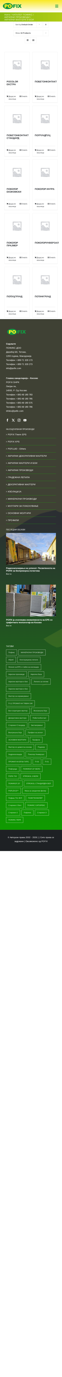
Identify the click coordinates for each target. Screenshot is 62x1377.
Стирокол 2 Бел (14, 805)
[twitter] (13, 420)
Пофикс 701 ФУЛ (15, 798)
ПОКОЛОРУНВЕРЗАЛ (47, 243)
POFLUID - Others (17, 448)
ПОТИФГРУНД (43, 296)
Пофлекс (27, 813)
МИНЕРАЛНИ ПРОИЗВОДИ (22, 499)
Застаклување (37, 725)
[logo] (12, 3)
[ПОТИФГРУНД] (45, 279)
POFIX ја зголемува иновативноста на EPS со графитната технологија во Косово (29, 621)
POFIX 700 (12, 776)
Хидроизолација (15, 754)
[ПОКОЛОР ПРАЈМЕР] (16, 225)
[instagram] (19, 420)
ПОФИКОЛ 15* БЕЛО (31, 769)
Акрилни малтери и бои (18, 682)
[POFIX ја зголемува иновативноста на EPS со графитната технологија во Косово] (31, 600)
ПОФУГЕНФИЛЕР (35, 798)
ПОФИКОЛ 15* (14, 783)
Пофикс (11, 652)
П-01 (47, 762)
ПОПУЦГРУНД (14, 296)
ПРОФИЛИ (13, 520)
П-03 (37, 762)
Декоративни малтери (17, 718)
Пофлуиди (12, 769)
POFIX (44, 841)
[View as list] (33, 40)
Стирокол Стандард (16, 725)
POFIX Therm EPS (17, 434)
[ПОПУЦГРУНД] (16, 279)
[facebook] (7, 420)
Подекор (41, 747)
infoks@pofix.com (15, 411)
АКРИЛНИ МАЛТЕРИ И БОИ (22, 463)
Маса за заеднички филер (35, 791)
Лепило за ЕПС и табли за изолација (23, 667)
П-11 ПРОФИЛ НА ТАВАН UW (20, 703)
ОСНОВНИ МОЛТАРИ (19, 513)
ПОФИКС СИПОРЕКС (36, 805)
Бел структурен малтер (18, 711)
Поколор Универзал (36, 754)
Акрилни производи (16, 674)
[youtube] (25, 420)
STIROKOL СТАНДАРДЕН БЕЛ (38, 783)
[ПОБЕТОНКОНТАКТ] (45, 64)
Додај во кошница (12, 97)
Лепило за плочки (41, 682)
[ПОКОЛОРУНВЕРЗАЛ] (45, 225)
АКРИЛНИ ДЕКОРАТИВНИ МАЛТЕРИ (27, 456)
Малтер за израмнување (18, 696)
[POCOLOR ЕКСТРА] (16, 64)
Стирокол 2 (13, 813)
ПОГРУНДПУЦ (42, 135)
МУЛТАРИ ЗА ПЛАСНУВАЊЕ (23, 506)
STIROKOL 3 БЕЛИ (30, 776)
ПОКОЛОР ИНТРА (45, 189)
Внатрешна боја (40, 711)
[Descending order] (46, 25)
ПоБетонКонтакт (39, 718)
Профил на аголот (35, 733)
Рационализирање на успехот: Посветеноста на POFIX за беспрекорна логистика (30, 569)
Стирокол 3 (42, 813)
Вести (8, 574)
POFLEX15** (13, 791)
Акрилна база (36, 674)
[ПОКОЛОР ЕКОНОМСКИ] (16, 172)
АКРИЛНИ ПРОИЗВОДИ (20, 470)
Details (24, 96)
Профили (36, 740)
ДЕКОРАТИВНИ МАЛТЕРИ (21, 484)
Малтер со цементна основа (20, 747)
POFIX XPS (13, 441)
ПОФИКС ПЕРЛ (14, 820)
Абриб (11, 660)
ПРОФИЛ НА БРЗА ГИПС (18, 762)
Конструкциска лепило (29, 660)
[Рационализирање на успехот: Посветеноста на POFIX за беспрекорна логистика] (31, 549)
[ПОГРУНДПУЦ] (45, 118)
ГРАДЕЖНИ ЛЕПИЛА (19, 477)
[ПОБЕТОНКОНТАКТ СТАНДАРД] (16, 118)
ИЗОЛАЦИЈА (14, 491)
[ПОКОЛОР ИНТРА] (45, 172)
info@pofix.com (13, 368)
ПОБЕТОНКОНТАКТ (46, 81)
